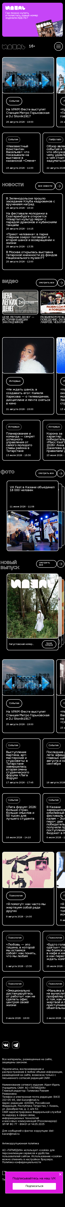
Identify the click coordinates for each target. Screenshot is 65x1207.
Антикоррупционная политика (20, 1143)
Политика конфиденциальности (21, 1162)
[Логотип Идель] (13, 47)
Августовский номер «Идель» (20, 644)
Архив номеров (49, 644)
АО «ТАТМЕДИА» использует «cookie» (25, 1150)
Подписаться (34, 1186)
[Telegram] (15, 1045)
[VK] (5, 1045)
